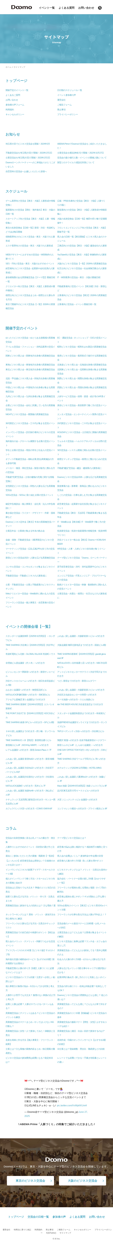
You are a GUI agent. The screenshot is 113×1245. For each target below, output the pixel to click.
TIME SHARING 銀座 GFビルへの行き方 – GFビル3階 (30, 722)
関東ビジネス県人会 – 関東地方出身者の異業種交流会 (30, 356)
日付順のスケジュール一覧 (69, 90)
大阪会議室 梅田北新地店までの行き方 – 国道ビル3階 (81, 645)
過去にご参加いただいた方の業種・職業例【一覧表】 (30, 856)
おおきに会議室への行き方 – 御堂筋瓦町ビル (26, 690)
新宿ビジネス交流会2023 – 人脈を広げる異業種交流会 (30, 558)
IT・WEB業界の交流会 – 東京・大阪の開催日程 (78, 277)
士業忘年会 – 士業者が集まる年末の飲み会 (25, 531)
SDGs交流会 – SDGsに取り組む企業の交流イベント (29, 495)
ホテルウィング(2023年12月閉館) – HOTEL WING (79, 768)
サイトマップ (65, 1233)
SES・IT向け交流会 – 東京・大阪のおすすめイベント (30, 263)
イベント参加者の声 (66, 95)
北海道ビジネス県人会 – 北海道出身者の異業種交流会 (82, 365)
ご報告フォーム (64, 105)
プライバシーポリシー (67, 114)
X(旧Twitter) (51, 1233)
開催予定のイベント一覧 (17, 90)
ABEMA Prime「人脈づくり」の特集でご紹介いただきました (56, 1124)
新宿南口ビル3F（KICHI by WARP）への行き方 (27, 745)
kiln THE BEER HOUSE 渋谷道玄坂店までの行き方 (80, 704)
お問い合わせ (86, 7)
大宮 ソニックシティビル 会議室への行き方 (77, 799)
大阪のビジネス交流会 (82, 1180)
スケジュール (17, 191)
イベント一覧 (47, 7)
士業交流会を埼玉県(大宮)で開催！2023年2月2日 (28, 157)
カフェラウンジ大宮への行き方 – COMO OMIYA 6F (29, 808)
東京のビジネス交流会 (30, 1180)
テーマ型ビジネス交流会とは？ (71, 838)
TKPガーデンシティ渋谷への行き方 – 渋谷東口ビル (80, 731)
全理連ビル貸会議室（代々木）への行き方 (25, 663)
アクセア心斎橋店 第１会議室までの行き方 (25, 699)
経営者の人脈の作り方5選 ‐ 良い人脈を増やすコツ (80, 861)
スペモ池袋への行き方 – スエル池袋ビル (75, 699)
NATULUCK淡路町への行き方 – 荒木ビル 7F (25, 786)
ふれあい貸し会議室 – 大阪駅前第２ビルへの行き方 (80, 690)
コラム (11, 828)
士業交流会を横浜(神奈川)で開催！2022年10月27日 (80, 153)
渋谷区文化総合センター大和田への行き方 (76, 695)
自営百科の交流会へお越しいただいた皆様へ (26, 171)
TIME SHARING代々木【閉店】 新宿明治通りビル (28, 740)
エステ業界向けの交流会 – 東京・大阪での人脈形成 (29, 246)
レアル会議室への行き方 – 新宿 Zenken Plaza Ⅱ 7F (28, 750)
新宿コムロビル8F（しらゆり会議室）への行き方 (80, 745)
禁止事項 (61, 109)
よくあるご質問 (13, 95)
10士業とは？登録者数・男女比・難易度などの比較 (81, 1049)
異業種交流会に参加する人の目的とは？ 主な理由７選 (30, 905)
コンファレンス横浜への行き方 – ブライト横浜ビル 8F (82, 808)
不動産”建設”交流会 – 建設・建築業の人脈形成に (79, 468)
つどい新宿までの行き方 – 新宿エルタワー (76, 681)
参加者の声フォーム (15, 105)
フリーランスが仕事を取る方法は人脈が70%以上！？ (81, 914)
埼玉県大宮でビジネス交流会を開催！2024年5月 (28, 144)
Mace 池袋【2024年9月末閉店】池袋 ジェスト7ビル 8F (82, 786)
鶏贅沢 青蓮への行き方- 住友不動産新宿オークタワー (81, 740)
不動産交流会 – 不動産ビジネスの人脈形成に (26, 576)
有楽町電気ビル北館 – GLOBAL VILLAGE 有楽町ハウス (30, 654)
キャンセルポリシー (15, 114)
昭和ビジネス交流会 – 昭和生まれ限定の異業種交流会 (82, 347)
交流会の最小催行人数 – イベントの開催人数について (82, 157)
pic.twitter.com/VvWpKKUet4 (72, 1105)
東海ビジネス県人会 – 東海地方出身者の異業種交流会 (30, 365)
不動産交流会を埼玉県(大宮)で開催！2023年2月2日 (29, 153)
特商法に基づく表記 (22, 1230)
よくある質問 (66, 7)
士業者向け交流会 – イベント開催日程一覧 (76, 304)
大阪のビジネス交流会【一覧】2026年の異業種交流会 (82, 263)
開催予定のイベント (22, 328)
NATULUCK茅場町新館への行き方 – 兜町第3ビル (28, 695)
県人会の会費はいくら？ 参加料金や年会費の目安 (80, 856)
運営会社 (61, 100)
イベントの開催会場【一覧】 (29, 626)
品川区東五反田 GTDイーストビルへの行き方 (78, 790)
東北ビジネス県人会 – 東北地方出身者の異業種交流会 (30, 369)
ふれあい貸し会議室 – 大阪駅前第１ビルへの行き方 (80, 636)
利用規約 (10, 109)
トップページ (17, 81)
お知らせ (13, 134)
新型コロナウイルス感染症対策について (75, 162)
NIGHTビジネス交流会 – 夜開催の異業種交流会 (27, 414)
